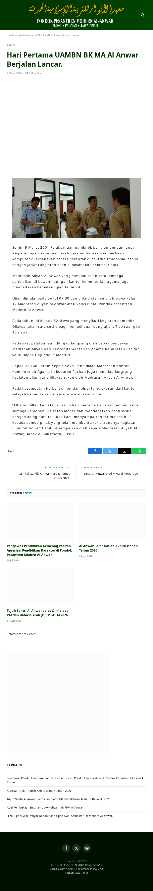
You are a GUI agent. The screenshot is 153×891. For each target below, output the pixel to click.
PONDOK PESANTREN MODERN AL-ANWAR (76, 865)
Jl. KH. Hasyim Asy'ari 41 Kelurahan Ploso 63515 (76, 869)
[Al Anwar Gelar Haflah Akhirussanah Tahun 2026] (112, 522)
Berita (11, 45)
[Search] (142, 15)
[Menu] (11, 15)
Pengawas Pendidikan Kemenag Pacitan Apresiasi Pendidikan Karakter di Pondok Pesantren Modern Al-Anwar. (39, 550)
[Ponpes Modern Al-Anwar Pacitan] (76, 15)
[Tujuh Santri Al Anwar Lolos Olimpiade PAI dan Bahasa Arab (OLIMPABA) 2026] (40, 586)
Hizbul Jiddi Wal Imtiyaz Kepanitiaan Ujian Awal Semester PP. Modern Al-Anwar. (60, 816)
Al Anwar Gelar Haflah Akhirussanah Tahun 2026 (108, 548)
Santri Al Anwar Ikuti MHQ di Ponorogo (111, 473)
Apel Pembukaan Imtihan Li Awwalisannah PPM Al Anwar (45, 807)
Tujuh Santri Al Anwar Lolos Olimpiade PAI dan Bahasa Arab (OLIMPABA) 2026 (37, 613)
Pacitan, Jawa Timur (76, 872)
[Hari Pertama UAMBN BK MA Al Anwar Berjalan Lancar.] (76, 125)
